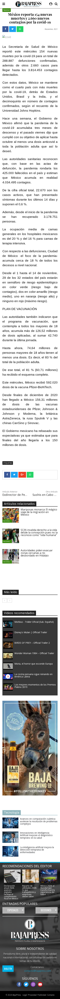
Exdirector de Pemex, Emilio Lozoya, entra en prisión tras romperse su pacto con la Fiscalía (15, 494)
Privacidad (32, 995)
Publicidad (41, 995)
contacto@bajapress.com (37, 970)
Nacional (6, 10)
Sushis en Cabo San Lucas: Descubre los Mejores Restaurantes (45, 494)
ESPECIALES (12, 910)
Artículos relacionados (19, 504)
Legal (24, 995)
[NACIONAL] (13, 515)
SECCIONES (46, 910)
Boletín (8, 968)
